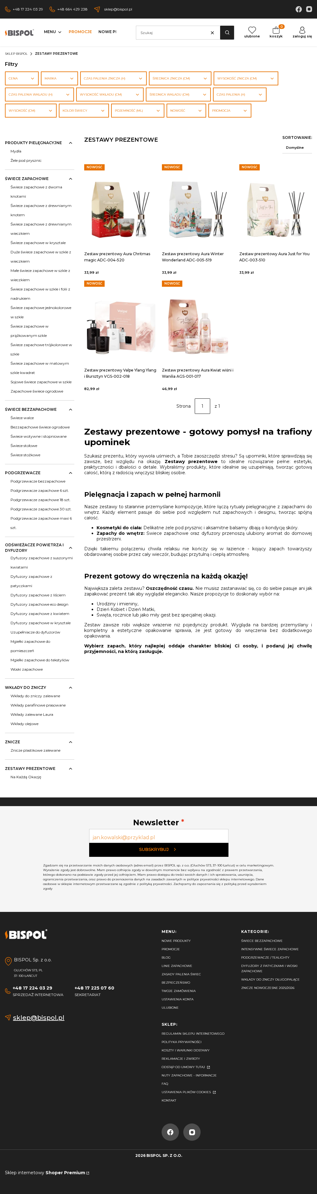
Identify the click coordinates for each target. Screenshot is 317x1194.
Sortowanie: (297, 137)
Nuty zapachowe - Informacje (189, 1075)
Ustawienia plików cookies (187, 1092)
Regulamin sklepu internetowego (193, 1034)
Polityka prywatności (182, 1042)
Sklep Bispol (16, 54)
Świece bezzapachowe (262, 941)
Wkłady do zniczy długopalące (270, 979)
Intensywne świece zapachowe (270, 949)
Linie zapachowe (177, 966)
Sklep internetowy (45, 1172)
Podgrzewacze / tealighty (265, 958)
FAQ (165, 1084)
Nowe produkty (176, 941)
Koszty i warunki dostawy (186, 1050)
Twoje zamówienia (179, 991)
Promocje (171, 949)
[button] (227, 33)
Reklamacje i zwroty (181, 1059)
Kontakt (169, 1100)
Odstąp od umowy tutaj (184, 1067)
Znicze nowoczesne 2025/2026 (267, 988)
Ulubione (170, 1008)
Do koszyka (120, 202)
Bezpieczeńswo (176, 983)
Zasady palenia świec (181, 974)
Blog (166, 958)
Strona (183, 406)
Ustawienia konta (177, 999)
